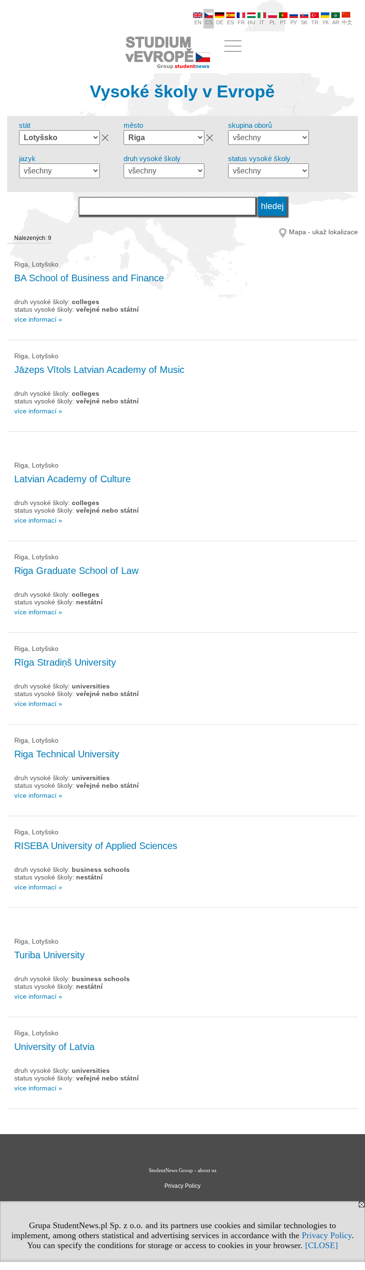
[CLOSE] (321, 1245)
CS (208, 22)
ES (230, 22)
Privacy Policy (327, 1235)
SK (304, 22)
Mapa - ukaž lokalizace (323, 232)
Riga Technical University (66, 754)
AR (335, 22)
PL (272, 22)
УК (325, 22)
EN (198, 22)
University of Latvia (54, 1046)
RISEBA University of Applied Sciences (95, 845)
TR (314, 22)
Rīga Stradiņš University (65, 662)
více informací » (38, 319)
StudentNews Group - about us (182, 1170)
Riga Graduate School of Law (76, 570)
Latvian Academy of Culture (72, 479)
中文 (347, 22)
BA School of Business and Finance (89, 278)
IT (261, 22)
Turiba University (49, 955)
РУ (293, 22)
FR (241, 22)
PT (283, 22)
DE (219, 22)
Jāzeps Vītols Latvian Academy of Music (99, 369)
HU (251, 22)
